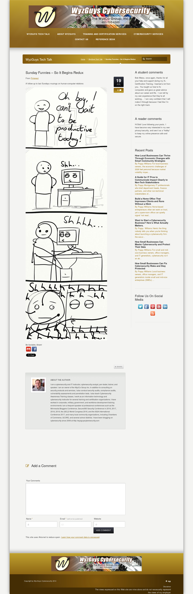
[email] (28, 349)
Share (119, 366)
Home (83, 59)
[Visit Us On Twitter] (140, 308)
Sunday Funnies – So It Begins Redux (54, 72)
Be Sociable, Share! (34, 344)
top (169, 581)
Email (71, 518)
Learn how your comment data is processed (80, 537)
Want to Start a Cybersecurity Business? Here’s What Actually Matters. (151, 223)
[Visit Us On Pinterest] (153, 308)
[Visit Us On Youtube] (159, 308)
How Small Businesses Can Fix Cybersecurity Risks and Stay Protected (151, 266)
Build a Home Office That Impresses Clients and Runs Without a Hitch (149, 201)
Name (29, 518)
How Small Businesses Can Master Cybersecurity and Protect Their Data (152, 244)
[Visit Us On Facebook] (146, 308)
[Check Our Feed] (153, 315)
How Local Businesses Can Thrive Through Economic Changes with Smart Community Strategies (152, 158)
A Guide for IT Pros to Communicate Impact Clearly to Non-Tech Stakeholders (151, 180)
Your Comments (33, 480)
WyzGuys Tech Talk (95, 59)
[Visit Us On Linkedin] (165, 308)
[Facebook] (34, 349)
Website (97, 518)
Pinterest (35, 78)
